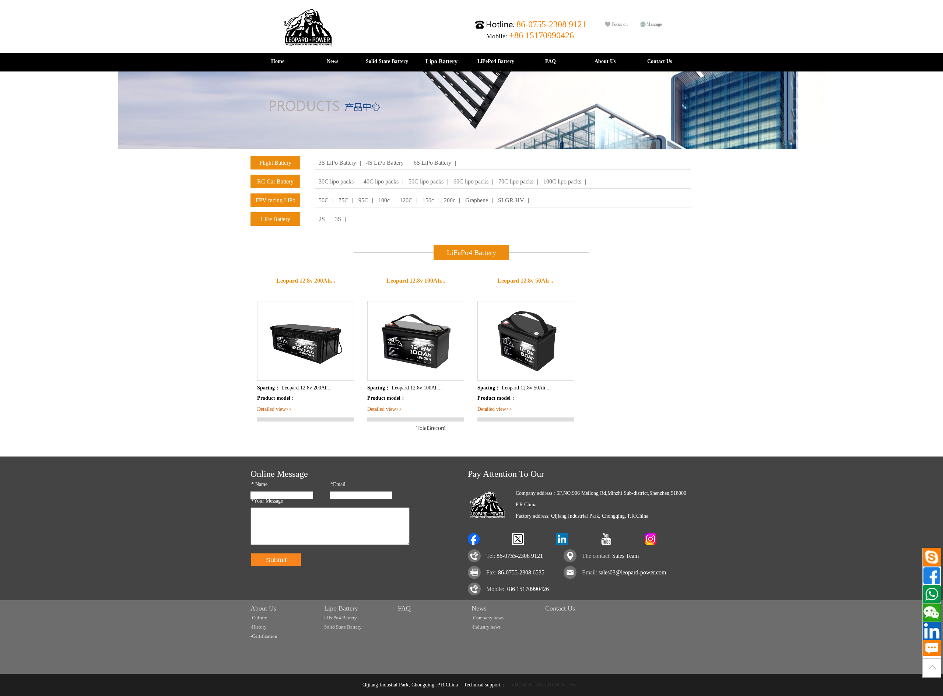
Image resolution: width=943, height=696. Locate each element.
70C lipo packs (515, 181)
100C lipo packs (562, 181)
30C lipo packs (336, 181)
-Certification (263, 636)
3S (338, 219)
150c (428, 200)
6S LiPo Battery (432, 163)
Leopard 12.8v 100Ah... (415, 280)
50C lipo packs (426, 181)
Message (654, 24)
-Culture (258, 617)
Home (277, 61)
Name (259, 484)
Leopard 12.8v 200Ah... (305, 280)
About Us (605, 61)
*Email (338, 484)
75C (343, 200)
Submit (276, 560)
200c (449, 200)
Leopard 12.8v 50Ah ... (526, 280)
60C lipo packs (470, 181)
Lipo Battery (441, 61)
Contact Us (659, 61)
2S (322, 219)
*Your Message (267, 501)
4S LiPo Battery (385, 163)
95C (363, 200)
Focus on (619, 24)
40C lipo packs (381, 181)
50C (324, 200)
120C (406, 200)
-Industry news (486, 627)
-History (258, 627)
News (332, 61)
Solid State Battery (387, 61)
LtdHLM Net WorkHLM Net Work (544, 685)
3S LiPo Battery (337, 163)
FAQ (550, 61)
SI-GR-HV (511, 200)
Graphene (476, 200)
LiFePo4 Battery (495, 61)
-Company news (488, 617)
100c (384, 200)
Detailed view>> (274, 409)
